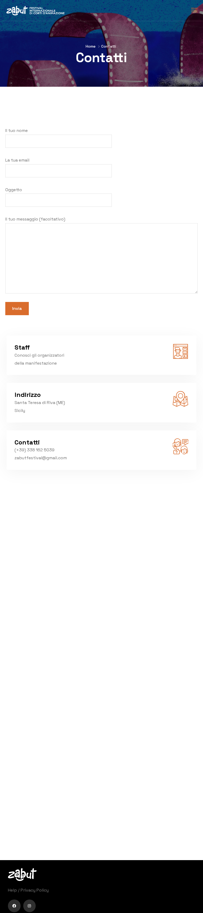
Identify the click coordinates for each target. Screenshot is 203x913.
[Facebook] (14, 906)
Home (90, 46)
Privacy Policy (35, 890)
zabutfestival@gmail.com (41, 458)
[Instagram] (29, 906)
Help (12, 890)
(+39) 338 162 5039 (34, 450)
